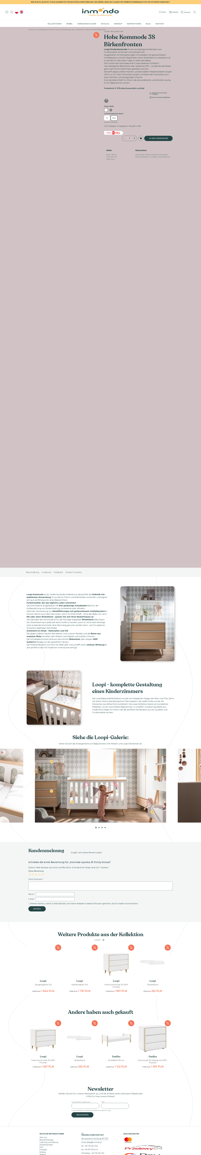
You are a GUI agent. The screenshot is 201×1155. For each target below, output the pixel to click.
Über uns (43, 736)
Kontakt (160, 24)
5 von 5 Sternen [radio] (42, 472)
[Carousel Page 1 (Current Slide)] (96, 426)
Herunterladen (45, 770)
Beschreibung (32, 170)
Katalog (105, 24)
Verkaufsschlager (86, 24)
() (175, 12)
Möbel (69, 24)
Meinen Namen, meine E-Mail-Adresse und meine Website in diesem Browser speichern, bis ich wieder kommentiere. (84, 502)
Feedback (58, 170)
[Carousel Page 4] (105, 426)
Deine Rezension (35, 477)
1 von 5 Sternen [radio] (29, 472)
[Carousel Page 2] (99, 426)
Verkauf (118, 24)
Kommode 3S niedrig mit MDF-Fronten (153, 659)
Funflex (116, 654)
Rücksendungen (46, 743)
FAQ (41, 745)
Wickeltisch (152, 583)
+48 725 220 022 (91, 744)
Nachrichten (44, 755)
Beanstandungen (46, 738)
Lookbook (46, 170)
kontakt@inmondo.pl (89, 782)
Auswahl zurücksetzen (111, 122)
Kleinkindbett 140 (79, 583)
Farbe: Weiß (109, 107)
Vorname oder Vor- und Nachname (80, 700)
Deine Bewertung (36, 469)
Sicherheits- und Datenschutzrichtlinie (54, 762)
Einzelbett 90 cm (116, 658)
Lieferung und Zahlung (48, 740)
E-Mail (31, 497)
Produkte (43, 748)
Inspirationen (134, 24)
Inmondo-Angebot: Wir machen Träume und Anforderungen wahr (55, 29)
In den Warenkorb (158, 139)
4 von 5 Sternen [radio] (39, 472)
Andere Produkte (73, 170)
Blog (148, 24)
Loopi (98, 538)
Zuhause (31, 29)
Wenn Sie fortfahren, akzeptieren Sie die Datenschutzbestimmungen (92, 708)
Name (31, 492)
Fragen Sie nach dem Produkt (159, 93)
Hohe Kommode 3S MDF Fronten (116, 584)
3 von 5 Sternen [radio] (36, 472)
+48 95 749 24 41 (91, 748)
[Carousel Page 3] (102, 426)
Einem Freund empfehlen (161, 97)
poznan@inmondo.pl (89, 762)
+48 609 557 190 (91, 771)
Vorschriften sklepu (47, 765)
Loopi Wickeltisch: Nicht (113, 114)
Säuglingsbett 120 (43, 583)
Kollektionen (55, 24)
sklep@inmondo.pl (94, 740)
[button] (32, 36)
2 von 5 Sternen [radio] (33, 472)
